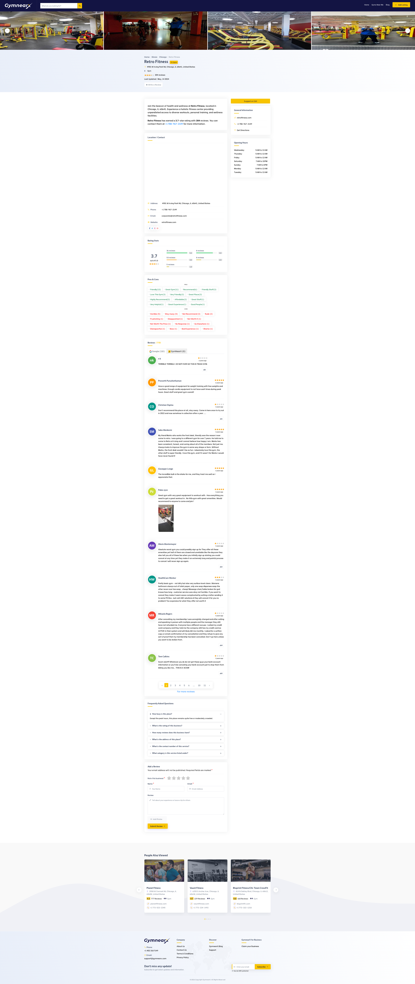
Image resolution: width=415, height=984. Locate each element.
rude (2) (209, 313)
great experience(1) (177, 304)
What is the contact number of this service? (170, 746)
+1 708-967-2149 (174, 123)
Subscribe (261, 966)
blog (387, 4)
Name (151, 783)
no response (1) (182, 323)
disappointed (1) (175, 318)
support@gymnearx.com (155, 958)
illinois (154, 57)
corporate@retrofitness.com (174, 215)
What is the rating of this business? (167, 726)
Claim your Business (250, 946)
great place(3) (195, 294)
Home (146, 57)
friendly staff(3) (209, 289)
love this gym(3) (158, 294)
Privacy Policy (183, 957)
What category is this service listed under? (170, 753)
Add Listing (403, 4)
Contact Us (182, 949)
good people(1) (198, 304)
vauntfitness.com (201, 903)
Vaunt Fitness (196, 888)
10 (199, 685)
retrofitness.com (169, 222)
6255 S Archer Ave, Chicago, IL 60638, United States (204, 892)
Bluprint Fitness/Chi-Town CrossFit (250, 888)
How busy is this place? (162, 714)
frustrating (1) (156, 318)
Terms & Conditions (185, 953)
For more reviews (186, 691)
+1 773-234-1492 (200, 907)
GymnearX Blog (216, 946)
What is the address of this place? (166, 739)
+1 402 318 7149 (151, 950)
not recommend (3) (191, 313)
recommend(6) (190, 289)
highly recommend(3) (160, 299)
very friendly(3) (177, 294)
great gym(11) (172, 289)
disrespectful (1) (157, 328)
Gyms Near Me (377, 4)
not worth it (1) (194, 318)
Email (191, 783)
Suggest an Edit (250, 101)
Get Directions (243, 130)
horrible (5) (155, 313)
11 (205, 685)
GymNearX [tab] (178, 351)
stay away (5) (171, 313)
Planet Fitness (154, 888)
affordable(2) (181, 299)
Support (212, 949)
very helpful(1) (157, 304)
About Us (181, 946)
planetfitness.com (158, 903)
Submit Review (156, 826)
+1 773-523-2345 (157, 907)
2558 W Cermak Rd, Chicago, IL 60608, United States (161, 892)
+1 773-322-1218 (244, 907)
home (366, 4)
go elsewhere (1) (201, 323)
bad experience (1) (190, 328)
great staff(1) (198, 299)
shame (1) (208, 328)
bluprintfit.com (243, 903)
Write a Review (154, 84)
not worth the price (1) (160, 323)
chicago (163, 57)
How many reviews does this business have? (171, 733)
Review (150, 795)
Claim (175, 62)
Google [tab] (158, 351)
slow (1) (173, 328)
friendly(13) (155, 289)
